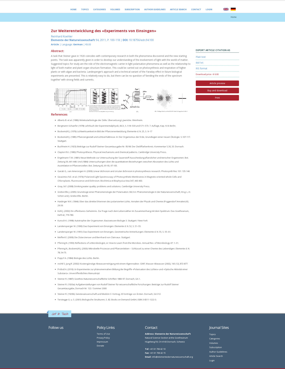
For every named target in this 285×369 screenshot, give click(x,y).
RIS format (201, 68)
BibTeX (199, 62)
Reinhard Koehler (62, 36)
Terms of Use (103, 333)
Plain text (201, 56)
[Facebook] (50, 334)
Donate (100, 345)
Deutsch (233, 9)
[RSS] (53, 334)
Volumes (115, 9)
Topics (85, 9)
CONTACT (196, 9)
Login (209, 9)
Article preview (217, 83)
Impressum (102, 341)
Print (217, 97)
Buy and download (217, 90)
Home (73, 9)
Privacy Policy (103, 337)
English (225, 9)
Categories (99, 9)
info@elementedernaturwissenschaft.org (172, 357)
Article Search (178, 9)
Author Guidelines (154, 9)
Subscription (132, 9)
